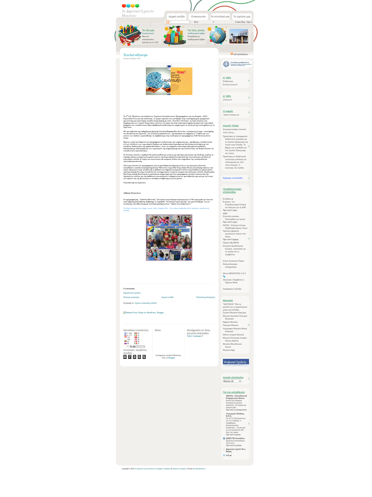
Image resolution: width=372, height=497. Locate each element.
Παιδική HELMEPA (231, 243)
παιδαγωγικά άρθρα (196, 33)
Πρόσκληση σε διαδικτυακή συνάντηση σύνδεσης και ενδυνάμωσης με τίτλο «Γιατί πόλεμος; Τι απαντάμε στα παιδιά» (234, 162)
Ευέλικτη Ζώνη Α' (230, 85)
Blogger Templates (163, 469)
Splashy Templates (179, 469)
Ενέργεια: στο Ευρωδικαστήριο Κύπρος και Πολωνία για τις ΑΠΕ (234, 205)
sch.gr (229, 455)
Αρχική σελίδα (177, 16)
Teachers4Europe (135, 54)
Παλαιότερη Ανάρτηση (205, 297)
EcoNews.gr (228, 199)
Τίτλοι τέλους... (229, 132)
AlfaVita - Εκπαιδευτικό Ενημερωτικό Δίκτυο (236, 397)
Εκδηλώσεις (228, 81)
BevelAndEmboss (199, 469)
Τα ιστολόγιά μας (220, 16)
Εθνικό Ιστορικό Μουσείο (233, 335)
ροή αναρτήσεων (241, 54)
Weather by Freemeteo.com (231, 115)
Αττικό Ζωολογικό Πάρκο (233, 261)
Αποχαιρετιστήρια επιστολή (234, 129)
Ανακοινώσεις (148, 33)
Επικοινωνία (198, 16)
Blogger (171, 358)
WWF (225, 213)
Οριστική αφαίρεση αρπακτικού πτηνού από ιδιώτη (234, 234)
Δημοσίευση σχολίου (132, 293)
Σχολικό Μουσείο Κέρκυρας (234, 313)
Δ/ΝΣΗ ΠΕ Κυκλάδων (235, 438)
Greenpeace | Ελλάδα (232, 289)
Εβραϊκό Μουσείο (230, 322)
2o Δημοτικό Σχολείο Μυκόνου (138, 13)
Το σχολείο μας (242, 16)
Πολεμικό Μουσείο (230, 325)
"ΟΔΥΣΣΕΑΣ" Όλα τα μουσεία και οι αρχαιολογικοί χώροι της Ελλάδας (235, 307)
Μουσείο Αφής (229, 350)
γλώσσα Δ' (227, 100)
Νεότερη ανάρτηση (131, 297)
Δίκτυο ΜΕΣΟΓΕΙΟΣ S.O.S (234, 273)
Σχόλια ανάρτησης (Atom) (146, 303)
